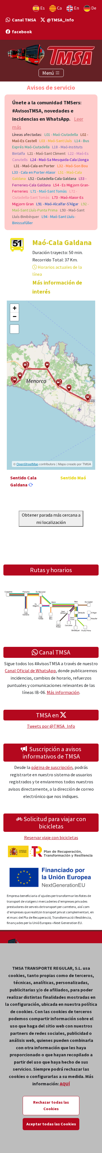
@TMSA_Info (59, 20)
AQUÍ (65, 1083)
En (76, 8)
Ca (59, 8)
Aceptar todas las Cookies (51, 1123)
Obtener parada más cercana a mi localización (51, 518)
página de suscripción (52, 767)
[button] (87, 398)
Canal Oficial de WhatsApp (30, 670)
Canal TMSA (23, 20)
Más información (63, 692)
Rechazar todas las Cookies (51, 1105)
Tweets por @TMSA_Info (51, 726)
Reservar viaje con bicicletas (51, 837)
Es (42, 8)
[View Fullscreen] (14, 329)
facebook (21, 31)
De (93, 8)
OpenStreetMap (27, 464)
